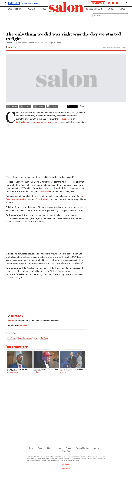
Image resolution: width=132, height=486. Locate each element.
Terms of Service (82, 448)
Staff (48, 448)
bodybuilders (22, 122)
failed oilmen (52, 122)
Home (30, 448)
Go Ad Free (66, 451)
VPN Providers (66, 464)
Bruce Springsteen (25, 338)
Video (122, 9)
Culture (31, 9)
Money (111, 9)
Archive (96, 448)
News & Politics (14, 9)
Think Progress (43, 199)
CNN (36, 338)
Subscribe (14, 3)
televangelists (66, 119)
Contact (58, 448)
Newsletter (98, 3)
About (40, 448)
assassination (43, 192)
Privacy (68, 448)
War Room (44, 338)
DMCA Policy (66, 468)
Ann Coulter (11, 338)
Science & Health (94, 9)
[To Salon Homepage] (66, 7)
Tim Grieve (12, 47)
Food (44, 9)
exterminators (37, 122)
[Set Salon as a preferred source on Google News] (72, 106)
